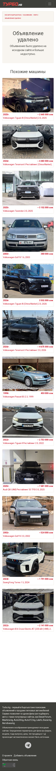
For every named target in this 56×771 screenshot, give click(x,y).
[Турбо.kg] (12, 3)
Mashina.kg (7, 720)
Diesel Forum (45, 717)
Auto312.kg (29, 720)
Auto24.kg (19, 720)
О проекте (7, 755)
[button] (5, 141)
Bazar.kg (47, 720)
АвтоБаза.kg (8, 723)
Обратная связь (10, 760)
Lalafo (39, 720)
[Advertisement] (28, 670)
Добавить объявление (25, 755)
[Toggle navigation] (50, 4)
